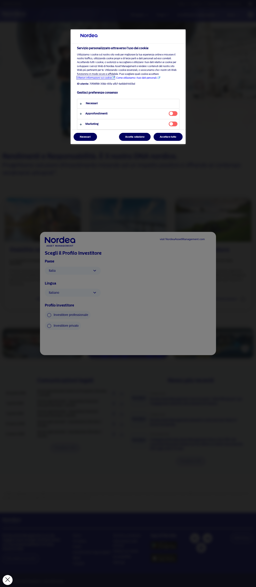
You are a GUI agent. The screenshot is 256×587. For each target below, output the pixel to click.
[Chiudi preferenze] (8, 580)
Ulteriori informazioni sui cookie (94, 77)
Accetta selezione (134, 136)
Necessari (85, 136)
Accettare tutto (168, 136)
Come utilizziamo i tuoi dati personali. (136, 77)
